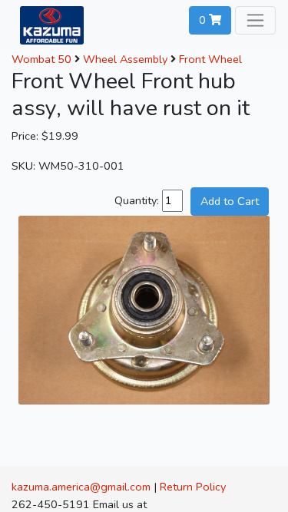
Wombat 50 (41, 59)
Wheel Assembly (125, 59)
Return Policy (193, 486)
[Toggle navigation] (255, 20)
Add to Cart (229, 201)
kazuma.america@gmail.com (81, 486)
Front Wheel (210, 59)
